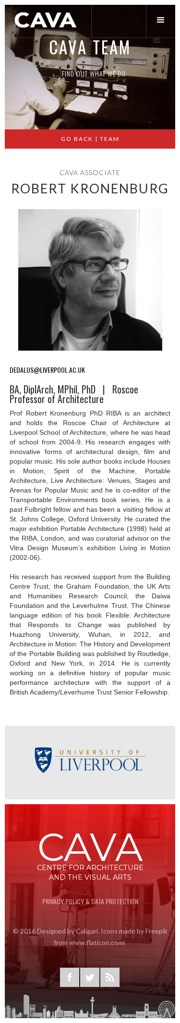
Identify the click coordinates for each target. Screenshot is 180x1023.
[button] (163, 20)
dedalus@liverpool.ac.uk (47, 370)
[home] (46, 20)
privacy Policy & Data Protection (90, 901)
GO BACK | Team (90, 138)
